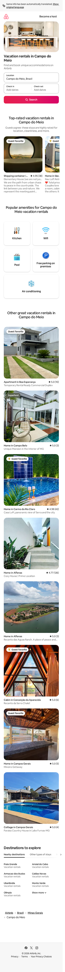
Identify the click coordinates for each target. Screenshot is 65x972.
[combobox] (31, 79)
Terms (24, 956)
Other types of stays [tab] (40, 854)
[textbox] (17, 90)
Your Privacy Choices (41, 956)
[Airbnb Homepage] (6, 16)
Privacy (14, 956)
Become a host (48, 16)
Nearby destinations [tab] (14, 854)
